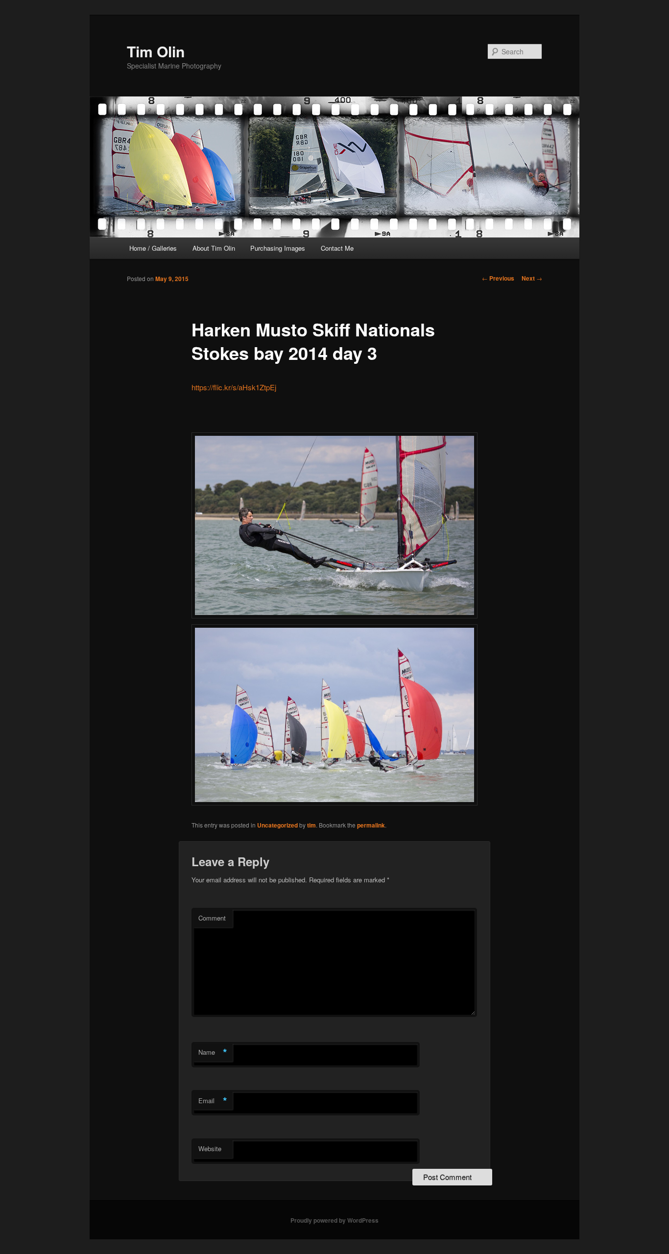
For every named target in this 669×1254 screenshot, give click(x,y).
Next (532, 278)
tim (311, 825)
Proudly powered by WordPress (334, 1220)
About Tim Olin (213, 248)
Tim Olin (156, 51)
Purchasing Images (277, 248)
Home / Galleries (153, 248)
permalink (371, 825)
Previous (498, 278)
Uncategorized (277, 825)
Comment (212, 918)
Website (209, 1148)
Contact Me (337, 248)
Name (212, 1052)
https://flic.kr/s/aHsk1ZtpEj (233, 387)
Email (212, 1101)
